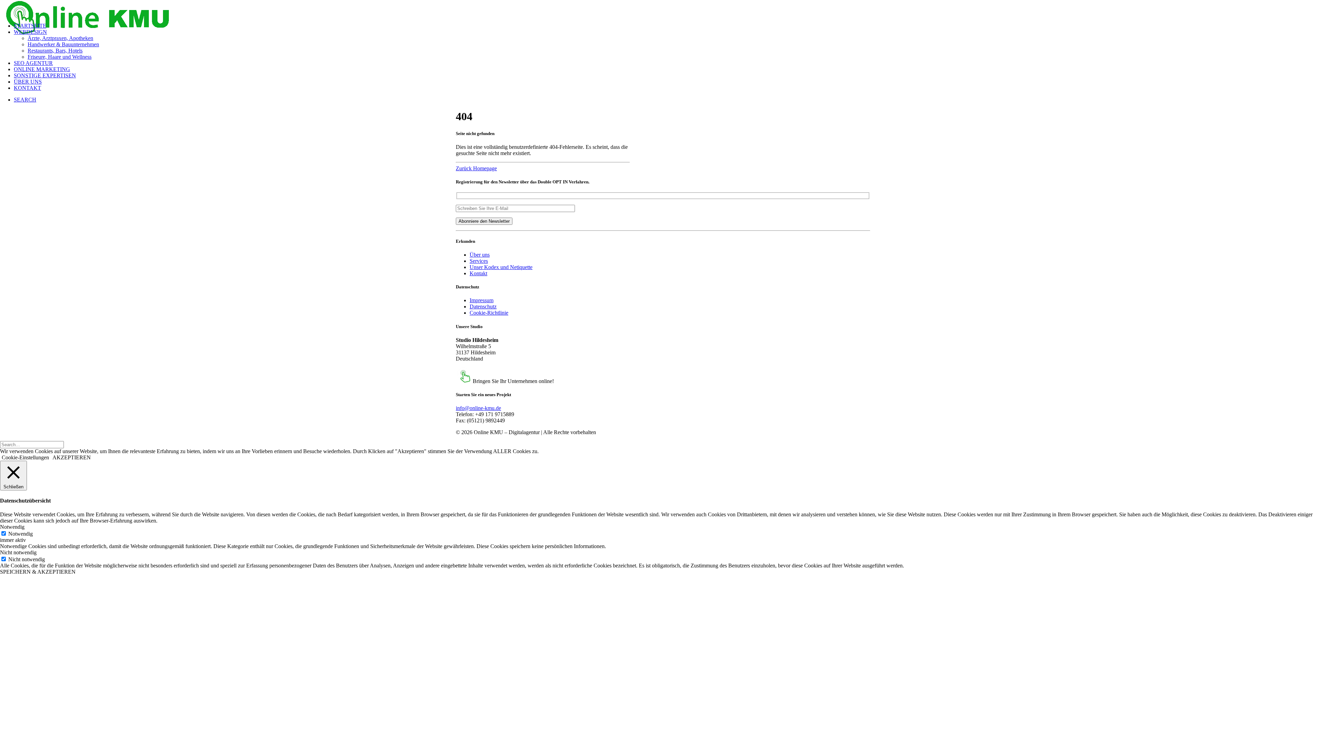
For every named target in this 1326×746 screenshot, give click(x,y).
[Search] (32, 444)
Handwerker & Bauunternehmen (63, 44)
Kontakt (27, 88)
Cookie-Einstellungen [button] (25, 457)
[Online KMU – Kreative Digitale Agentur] (663, 8)
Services (479, 261)
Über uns (28, 82)
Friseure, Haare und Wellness (60, 57)
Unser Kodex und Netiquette (501, 267)
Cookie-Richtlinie (489, 313)
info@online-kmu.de (478, 408)
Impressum (481, 300)
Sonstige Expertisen (45, 75)
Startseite (30, 26)
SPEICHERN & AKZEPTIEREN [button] (38, 572)
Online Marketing (42, 69)
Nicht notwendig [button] (18, 552)
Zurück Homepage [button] (476, 168)
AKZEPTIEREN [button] (71, 457)
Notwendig (20, 534)
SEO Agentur (33, 63)
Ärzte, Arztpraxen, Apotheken (60, 38)
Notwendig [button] (12, 527)
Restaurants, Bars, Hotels (55, 51)
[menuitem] (670, 26)
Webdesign (30, 32)
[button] (25, 100)
